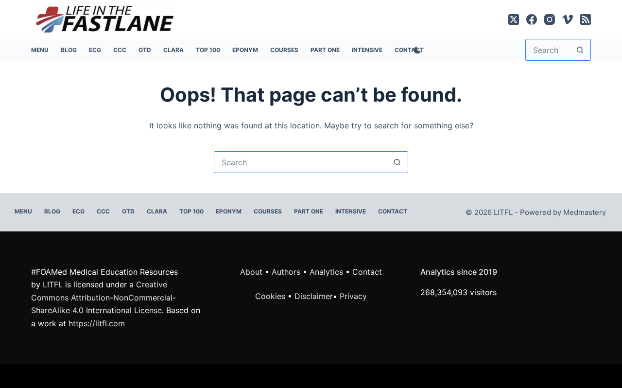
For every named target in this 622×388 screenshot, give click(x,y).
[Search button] (580, 49)
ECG (95, 49)
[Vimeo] (567, 19)
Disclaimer (313, 296)
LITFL (53, 284)
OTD (144, 49)
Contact (392, 211)
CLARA (173, 49)
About (251, 272)
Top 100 (208, 49)
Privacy (353, 296)
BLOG (69, 49)
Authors (286, 272)
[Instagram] (549, 19)
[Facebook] (531, 19)
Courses (284, 49)
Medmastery (584, 212)
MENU (40, 49)
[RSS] (585, 19)
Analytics (326, 272)
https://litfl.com (97, 323)
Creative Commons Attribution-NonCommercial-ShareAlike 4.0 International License (103, 297)
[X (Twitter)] (513, 19)
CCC (119, 49)
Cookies (271, 296)
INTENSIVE (367, 49)
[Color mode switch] (415, 50)
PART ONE (325, 49)
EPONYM (245, 49)
